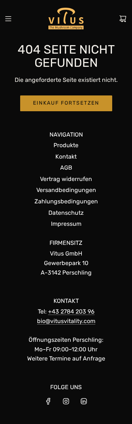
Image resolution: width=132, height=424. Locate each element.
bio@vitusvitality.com (66, 321)
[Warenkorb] (123, 19)
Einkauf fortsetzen (66, 103)
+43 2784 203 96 (71, 311)
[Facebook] (48, 401)
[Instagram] (66, 401)
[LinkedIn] (84, 401)
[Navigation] (8, 19)
